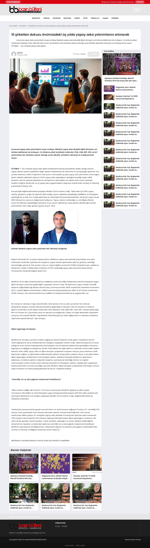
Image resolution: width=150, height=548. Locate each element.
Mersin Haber (69, 545)
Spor (85, 18)
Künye (57, 526)
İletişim (65, 526)
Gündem (114, 18)
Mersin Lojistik (80, 545)
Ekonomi (56, 18)
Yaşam (105, 18)
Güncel (46, 18)
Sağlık (77, 18)
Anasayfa (36, 18)
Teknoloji (95, 18)
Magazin (67, 18)
